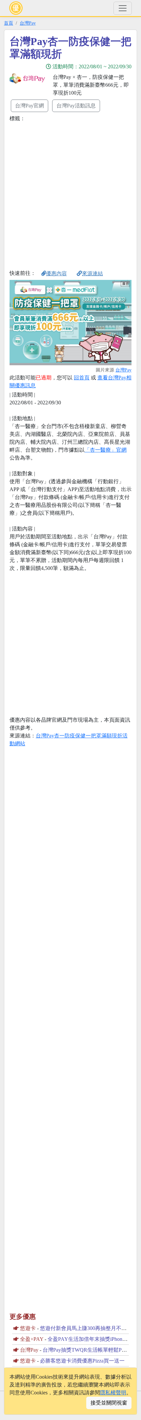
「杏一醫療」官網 (106, 450)
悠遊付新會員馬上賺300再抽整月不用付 (86, 1328)
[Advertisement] (70, 194)
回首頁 (82, 377)
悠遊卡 (28, 1328)
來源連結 (92, 273)
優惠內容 (56, 273)
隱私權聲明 (113, 1392)
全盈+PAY (31, 1339)
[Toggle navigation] (122, 8)
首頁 (8, 23)
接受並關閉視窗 (109, 1403)
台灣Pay (28, 23)
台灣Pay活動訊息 (76, 105)
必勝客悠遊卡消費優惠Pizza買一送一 (82, 1361)
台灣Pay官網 (29, 105)
